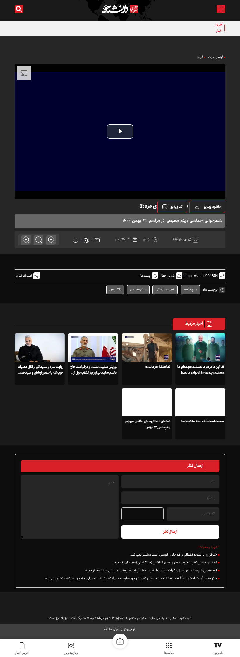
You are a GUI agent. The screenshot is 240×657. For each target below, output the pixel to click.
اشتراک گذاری (23, 276)
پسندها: (145, 276)
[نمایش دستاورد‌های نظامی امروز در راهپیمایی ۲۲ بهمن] (147, 402)
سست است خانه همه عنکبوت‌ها (202, 422)
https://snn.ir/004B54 (202, 276)
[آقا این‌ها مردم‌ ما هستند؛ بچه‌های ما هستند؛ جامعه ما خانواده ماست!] (200, 347)
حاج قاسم (190, 290)
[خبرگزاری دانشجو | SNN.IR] (120, 9)
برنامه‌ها (169, 653)
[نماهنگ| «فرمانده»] (147, 347)
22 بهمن (115, 290)
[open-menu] (221, 9)
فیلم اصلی (205, 222)
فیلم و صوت (215, 57)
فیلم (200, 57)
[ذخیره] (86, 240)
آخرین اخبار (22, 653)
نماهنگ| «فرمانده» (157, 367)
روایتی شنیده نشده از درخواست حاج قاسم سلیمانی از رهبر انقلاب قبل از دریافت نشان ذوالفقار (93, 373)
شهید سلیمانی (165, 290)
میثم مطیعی (138, 290)
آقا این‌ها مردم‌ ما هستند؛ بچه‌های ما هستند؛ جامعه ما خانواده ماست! (200, 370)
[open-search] (19, 9)
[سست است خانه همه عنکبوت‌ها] (200, 402)
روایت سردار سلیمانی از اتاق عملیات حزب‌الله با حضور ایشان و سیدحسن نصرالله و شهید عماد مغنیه (40, 373)
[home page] (120, 641)
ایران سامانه (111, 629)
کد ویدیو (176, 207)
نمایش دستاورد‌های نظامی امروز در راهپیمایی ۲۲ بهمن (147, 425)
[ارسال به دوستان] (97, 240)
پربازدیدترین (71, 653)
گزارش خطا (167, 276)
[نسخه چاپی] (75, 240)
